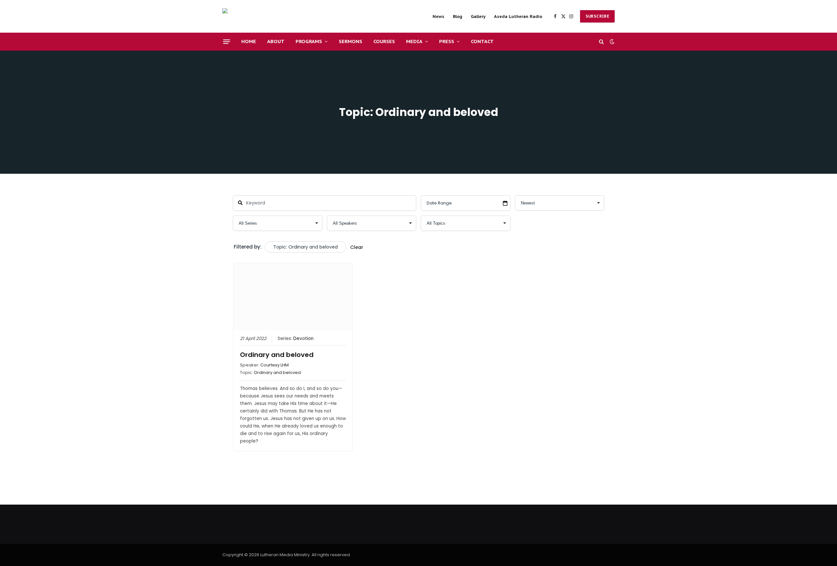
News (438, 16)
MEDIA (414, 41)
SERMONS (350, 41)
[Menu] (226, 41)
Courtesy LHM (274, 365)
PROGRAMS (309, 41)
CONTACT (482, 41)
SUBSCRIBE (597, 16)
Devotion (303, 338)
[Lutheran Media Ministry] (268, 16)
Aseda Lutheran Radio (518, 16)
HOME (248, 41)
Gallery (478, 16)
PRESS (446, 41)
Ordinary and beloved (277, 354)
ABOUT (275, 41)
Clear (356, 247)
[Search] (601, 41)
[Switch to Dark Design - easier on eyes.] (611, 41)
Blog (457, 16)
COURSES (384, 41)
